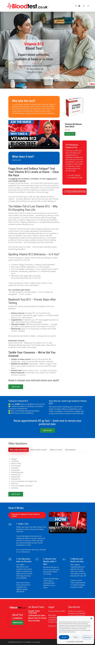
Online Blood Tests (36, 615)
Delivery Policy (54, 626)
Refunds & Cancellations (53, 616)
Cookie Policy (70, 641)
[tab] (18, 450)
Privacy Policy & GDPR (56, 611)
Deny (75, 637)
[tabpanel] (47, 473)
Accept (64, 637)
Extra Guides (34, 621)
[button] (91, 618)
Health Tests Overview (34, 612)
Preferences (87, 637)
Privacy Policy (79, 641)
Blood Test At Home (37, 618)
